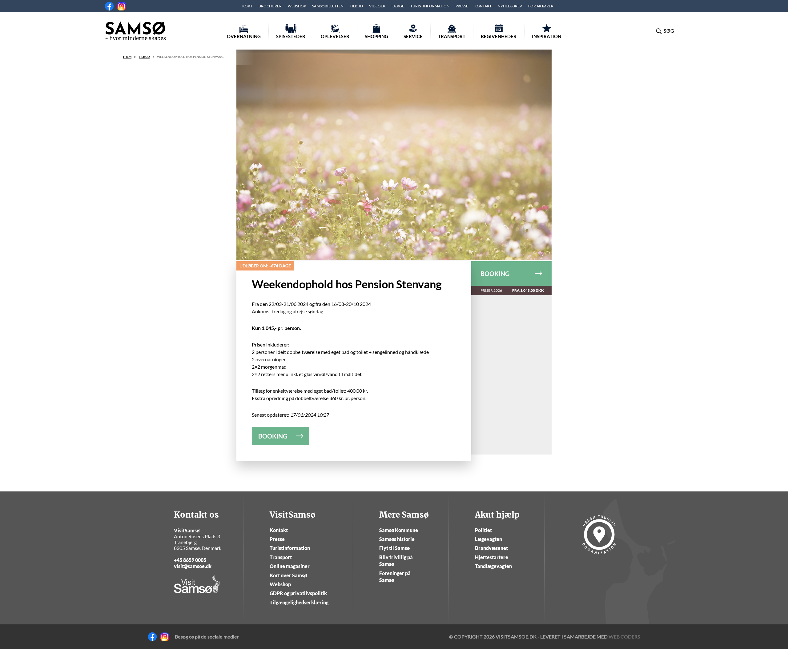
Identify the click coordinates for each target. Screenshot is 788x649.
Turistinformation (429, 6)
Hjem (127, 56)
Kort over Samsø (288, 575)
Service (413, 36)
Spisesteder (290, 36)
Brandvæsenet (491, 548)
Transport (451, 36)
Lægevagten (488, 539)
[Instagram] (121, 6)
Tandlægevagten (493, 566)
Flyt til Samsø (394, 548)
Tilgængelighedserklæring (299, 602)
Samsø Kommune (398, 530)
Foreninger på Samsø (395, 576)
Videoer (377, 6)
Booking (494, 273)
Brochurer (270, 6)
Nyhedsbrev (510, 6)
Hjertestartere (491, 557)
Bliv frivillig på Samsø (396, 560)
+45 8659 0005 (190, 560)
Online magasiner (290, 566)
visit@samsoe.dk (192, 566)
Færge (398, 6)
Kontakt (483, 6)
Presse (462, 6)
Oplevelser (335, 36)
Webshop (297, 6)
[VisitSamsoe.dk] (135, 30)
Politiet (483, 530)
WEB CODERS (624, 636)
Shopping (376, 36)
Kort (247, 6)
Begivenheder (499, 36)
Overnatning (244, 36)
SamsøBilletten (328, 6)
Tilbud (356, 6)
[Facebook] (109, 6)
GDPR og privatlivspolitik (298, 593)
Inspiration (546, 36)
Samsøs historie (397, 539)
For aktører (540, 6)
